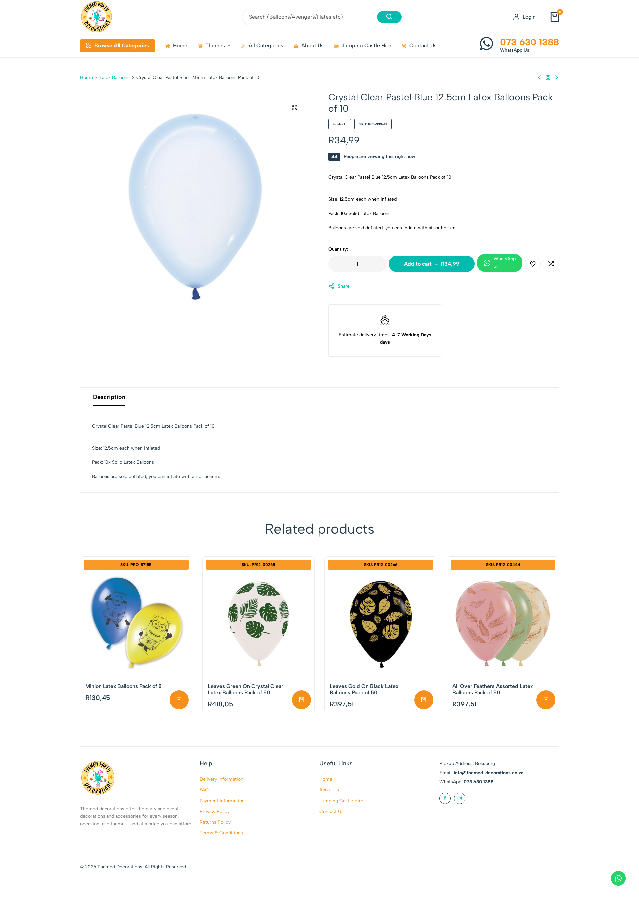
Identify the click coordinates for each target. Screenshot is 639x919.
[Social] (445, 798)
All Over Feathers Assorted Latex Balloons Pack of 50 (492, 689)
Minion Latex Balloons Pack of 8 (123, 686)
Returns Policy (215, 822)
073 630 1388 (529, 42)
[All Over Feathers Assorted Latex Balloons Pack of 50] (503, 623)
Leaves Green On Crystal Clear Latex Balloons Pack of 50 (245, 689)
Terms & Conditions (221, 833)
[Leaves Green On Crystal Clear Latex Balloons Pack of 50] (258, 623)
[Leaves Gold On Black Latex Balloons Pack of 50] (380, 623)
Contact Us (423, 45)
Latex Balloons (115, 77)
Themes (215, 45)
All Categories (266, 45)
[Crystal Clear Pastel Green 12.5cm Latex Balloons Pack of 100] (539, 77)
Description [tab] (109, 397)
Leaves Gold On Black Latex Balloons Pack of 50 (364, 689)
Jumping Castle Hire (366, 45)
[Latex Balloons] (548, 77)
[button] (551, 264)
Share (344, 286)
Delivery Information (221, 779)
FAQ (204, 790)
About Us (312, 45)
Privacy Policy (215, 811)
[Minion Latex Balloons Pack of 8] (136, 623)
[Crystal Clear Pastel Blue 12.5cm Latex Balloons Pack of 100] (556, 77)
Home (180, 45)
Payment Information (222, 801)
